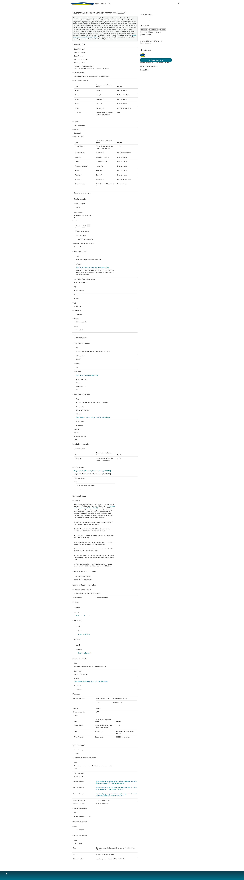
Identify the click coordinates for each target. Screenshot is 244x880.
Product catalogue (100, 4)
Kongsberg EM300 (84, 634)
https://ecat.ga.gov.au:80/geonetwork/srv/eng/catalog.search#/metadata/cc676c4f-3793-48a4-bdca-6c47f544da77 (116, 788)
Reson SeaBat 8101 (84, 653)
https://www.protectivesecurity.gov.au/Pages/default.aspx (93, 417)
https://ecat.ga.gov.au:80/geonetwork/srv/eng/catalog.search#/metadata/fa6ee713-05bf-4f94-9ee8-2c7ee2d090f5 (116, 782)
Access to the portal (157, 60)
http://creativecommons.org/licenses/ (87, 375)
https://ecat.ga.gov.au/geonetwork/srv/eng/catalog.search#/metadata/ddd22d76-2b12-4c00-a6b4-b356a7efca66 (116, 795)
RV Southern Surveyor (83, 616)
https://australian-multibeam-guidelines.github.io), (94, 507)
